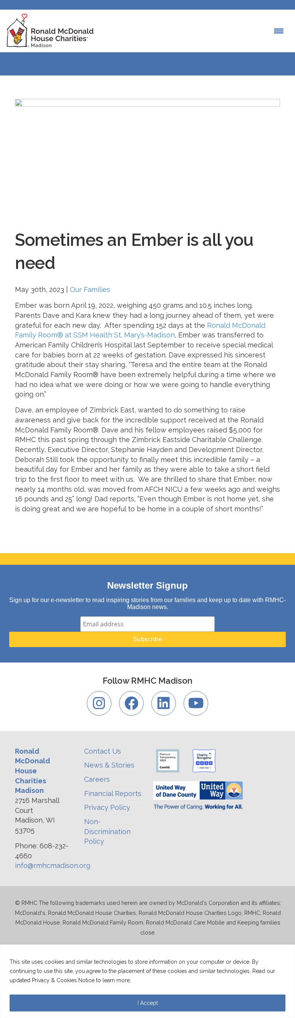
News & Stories (109, 765)
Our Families (90, 289)
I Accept (148, 1003)
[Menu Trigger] (278, 31)
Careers (97, 779)
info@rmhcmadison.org (52, 865)
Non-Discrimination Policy (107, 831)
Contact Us (102, 751)
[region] (147, 981)
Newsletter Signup (147, 585)
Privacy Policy (107, 807)
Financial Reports (112, 793)
